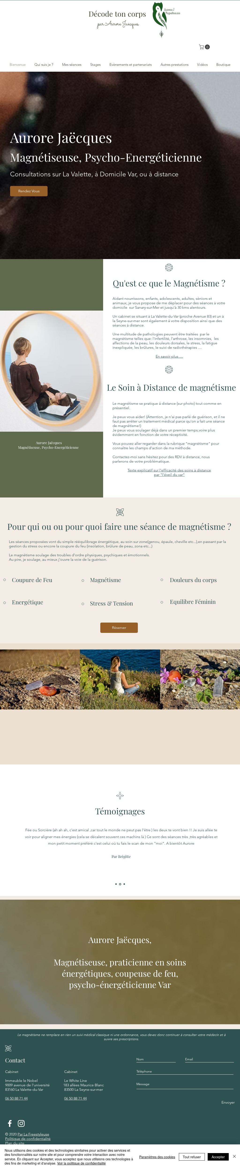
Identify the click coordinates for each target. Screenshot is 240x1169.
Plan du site (14, 1143)
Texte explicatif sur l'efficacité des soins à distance (169, 470)
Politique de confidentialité (28, 1138)
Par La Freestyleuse (33, 1134)
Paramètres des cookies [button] (157, 1156)
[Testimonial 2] (120, 884)
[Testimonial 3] (124, 884)
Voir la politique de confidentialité (81, 1163)
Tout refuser (192, 1156)
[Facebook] (9, 1123)
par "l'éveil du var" (169, 474)
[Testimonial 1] (116, 884)
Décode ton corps (118, 14)
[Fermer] (234, 1156)
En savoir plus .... (169, 356)
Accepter (218, 1156)
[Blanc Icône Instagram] (21, 1123)
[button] (205, 47)
